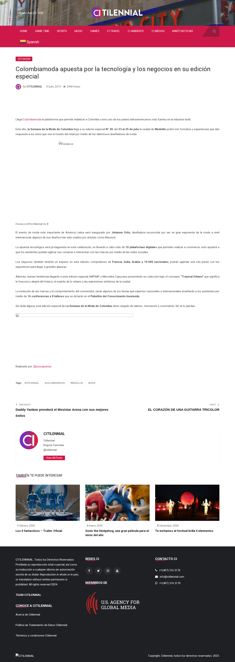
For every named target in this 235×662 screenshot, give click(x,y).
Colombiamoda (32, 119)
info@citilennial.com (172, 576)
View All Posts (54, 457)
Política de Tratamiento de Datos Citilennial (41, 625)
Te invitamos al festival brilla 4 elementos (184, 531)
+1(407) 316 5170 (169, 570)
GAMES (94, 31)
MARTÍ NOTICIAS (182, 31)
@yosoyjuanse (42, 366)
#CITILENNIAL (31, 383)
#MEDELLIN (76, 383)
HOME (23, 31)
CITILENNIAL (34, 86)
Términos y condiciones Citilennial (36, 635)
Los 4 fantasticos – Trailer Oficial (39, 531)
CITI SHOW (24, 59)
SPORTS (62, 31)
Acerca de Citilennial (28, 614)
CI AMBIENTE (136, 31)
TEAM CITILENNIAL (28, 595)
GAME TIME (42, 31)
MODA (91, 383)
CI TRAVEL (113, 31)
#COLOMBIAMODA (55, 383)
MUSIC (79, 31)
